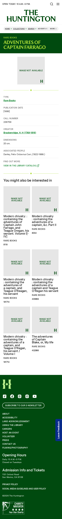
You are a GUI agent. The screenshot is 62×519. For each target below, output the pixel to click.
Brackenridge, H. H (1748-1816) (19, 132)
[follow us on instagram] (27, 396)
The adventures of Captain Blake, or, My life (42, 339)
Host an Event (10, 433)
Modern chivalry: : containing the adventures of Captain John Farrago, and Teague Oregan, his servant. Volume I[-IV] (16, 226)
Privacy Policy (10, 484)
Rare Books (9, 100)
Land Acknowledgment (16, 421)
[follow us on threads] (19, 396)
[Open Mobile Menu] (58, 4)
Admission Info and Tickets (23, 470)
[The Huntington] (31, 16)
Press (5, 440)
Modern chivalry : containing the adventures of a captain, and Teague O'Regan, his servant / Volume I (15, 345)
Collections (19, 29)
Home (7, 29)
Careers (7, 429)
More (52, 29)
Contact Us (9, 444)
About (6, 414)
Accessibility (9, 417)
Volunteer (8, 436)
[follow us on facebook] (12, 396)
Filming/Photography (15, 448)
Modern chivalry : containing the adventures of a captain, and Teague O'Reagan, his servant (15, 287)
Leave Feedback (58, 430)
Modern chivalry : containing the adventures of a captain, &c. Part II (44, 220)
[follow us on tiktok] (4, 396)
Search (31, 29)
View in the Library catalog (19, 166)
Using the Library (12, 425)
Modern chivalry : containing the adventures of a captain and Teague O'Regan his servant (45, 285)
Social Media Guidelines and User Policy (24, 489)
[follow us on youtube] (34, 396)
